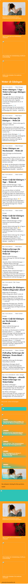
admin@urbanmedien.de (8, 582)
